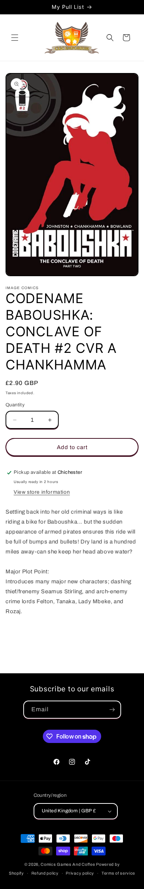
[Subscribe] (112, 710)
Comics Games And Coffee (68, 864)
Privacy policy (80, 873)
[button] (15, 37)
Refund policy (45, 873)
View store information (42, 492)
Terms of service (118, 873)
